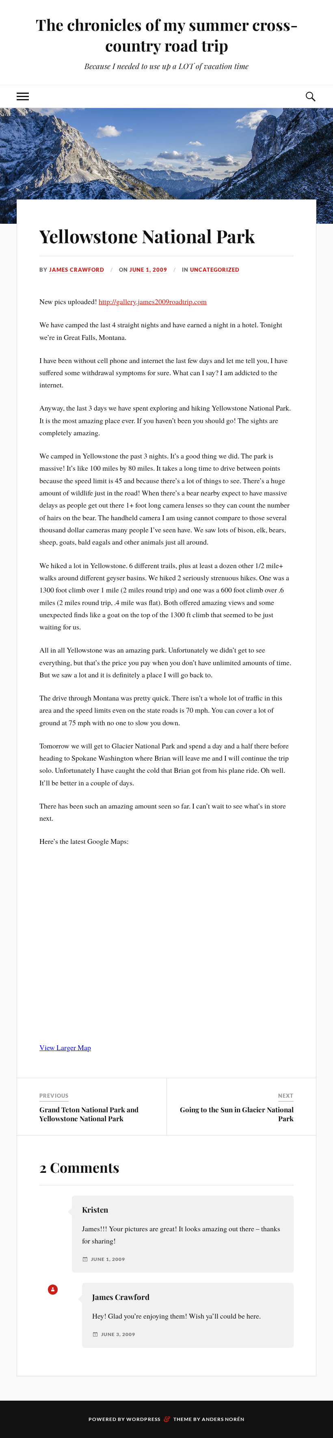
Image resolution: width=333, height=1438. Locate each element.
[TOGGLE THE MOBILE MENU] (23, 96)
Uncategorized (215, 269)
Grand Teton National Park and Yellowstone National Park (88, 1114)
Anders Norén (223, 1419)
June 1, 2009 (148, 269)
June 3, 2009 (118, 1334)
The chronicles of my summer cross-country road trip (167, 35)
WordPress (143, 1419)
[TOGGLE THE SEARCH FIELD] (310, 96)
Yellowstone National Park (147, 236)
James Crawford (76, 269)
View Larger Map (65, 1047)
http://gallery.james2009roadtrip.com (153, 301)
